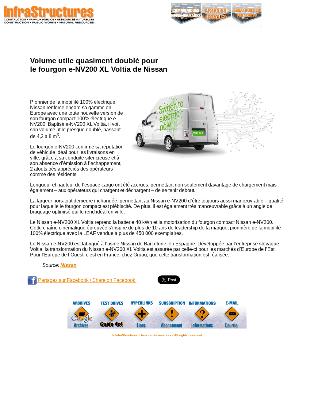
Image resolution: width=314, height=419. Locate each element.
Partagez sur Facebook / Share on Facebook (86, 280)
